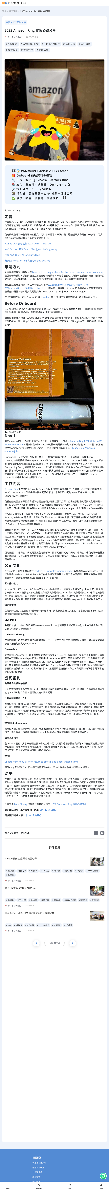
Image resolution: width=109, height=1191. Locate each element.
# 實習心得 (12, 49)
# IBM (8, 925)
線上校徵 (36, 1177)
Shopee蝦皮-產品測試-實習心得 (21, 858)
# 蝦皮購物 (10, 871)
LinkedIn (44, 297)
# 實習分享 (27, 49)
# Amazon (11, 43)
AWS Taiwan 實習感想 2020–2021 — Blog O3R (28, 243)
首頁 (4, 11)
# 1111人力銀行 (51, 43)
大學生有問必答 (39, 1163)
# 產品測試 (10, 875)
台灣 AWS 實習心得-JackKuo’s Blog (22, 254)
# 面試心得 (83, 900)
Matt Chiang (20, 804)
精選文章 (13, 11)
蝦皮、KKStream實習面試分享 (20, 887)
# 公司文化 (67, 871)
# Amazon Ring (30, 43)
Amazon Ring (11, 489)
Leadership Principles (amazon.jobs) (53, 571)
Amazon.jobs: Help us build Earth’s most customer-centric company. (68, 272)
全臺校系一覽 (38, 1167)
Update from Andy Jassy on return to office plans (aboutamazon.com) (41, 761)
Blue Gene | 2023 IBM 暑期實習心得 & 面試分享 (29, 913)
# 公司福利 (79, 871)
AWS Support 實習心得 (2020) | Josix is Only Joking (31, 249)
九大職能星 (37, 1172)
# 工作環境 (85, 43)
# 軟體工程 (42, 49)
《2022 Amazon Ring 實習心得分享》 (69, 804)
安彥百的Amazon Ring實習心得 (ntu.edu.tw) (27, 260)
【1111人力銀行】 (48, 809)
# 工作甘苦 (69, 43)
